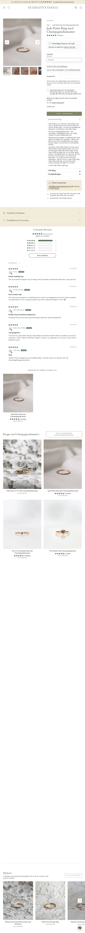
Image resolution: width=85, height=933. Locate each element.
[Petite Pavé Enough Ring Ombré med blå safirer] (18, 900)
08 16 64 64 (55, 188)
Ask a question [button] (42, 255)
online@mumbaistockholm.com (60, 186)
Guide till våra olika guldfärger (57, 66)
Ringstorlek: (51, 76)
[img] (13, 269)
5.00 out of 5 (48, 234)
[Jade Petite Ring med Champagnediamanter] (18, 393)
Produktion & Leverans (18, 220)
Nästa (37, 42)
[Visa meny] (4, 7)
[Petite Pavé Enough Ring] (50, 900)
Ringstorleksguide (58, 103)
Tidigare (7, 42)
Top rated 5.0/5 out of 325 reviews (63, 2)
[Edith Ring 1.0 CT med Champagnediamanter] (22, 464)
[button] (8, 7)
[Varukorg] (80, 7)
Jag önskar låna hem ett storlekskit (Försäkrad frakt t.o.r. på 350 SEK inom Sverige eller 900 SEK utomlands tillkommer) (65, 92)
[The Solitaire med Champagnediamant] (63, 524)
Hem (48, 25)
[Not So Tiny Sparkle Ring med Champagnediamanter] (22, 524)
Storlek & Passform (16, 213)
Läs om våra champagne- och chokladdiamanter (63, 70)
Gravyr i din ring (69, 47)
